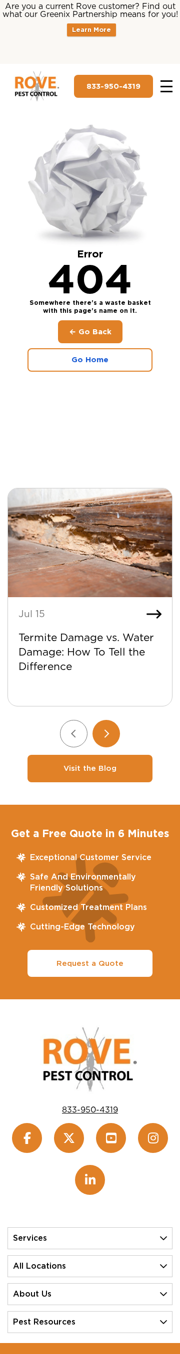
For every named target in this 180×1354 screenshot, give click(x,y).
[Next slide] (106, 733)
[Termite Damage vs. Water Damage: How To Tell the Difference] (90, 542)
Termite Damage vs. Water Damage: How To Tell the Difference (86, 652)
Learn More (91, 29)
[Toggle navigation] (166, 86)
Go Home (90, 359)
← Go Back (90, 331)
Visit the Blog (90, 768)
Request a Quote (90, 963)
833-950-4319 (113, 86)
